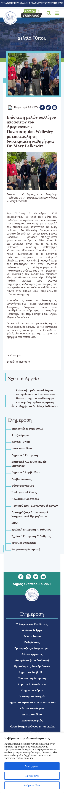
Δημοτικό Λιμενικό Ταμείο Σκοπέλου (32, 702)
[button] (57, 13)
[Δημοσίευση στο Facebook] (42, 107)
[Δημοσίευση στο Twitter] (48, 107)
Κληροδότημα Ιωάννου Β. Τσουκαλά (32, 726)
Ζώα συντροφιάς (32, 720)
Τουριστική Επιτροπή (32, 678)
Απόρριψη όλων (32, 785)
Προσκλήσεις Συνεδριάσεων (32, 666)
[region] (32, 762)
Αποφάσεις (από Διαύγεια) (32, 660)
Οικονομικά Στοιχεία (32, 696)
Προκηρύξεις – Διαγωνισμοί (32, 648)
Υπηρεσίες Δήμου (32, 690)
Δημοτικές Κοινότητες (32, 684)
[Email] (54, 107)
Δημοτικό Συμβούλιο (32, 672)
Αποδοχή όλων (32, 766)
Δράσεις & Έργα (32, 630)
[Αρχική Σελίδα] (10, 17)
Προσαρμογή (32, 775)
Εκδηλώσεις (32, 642)
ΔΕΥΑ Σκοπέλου (32, 714)
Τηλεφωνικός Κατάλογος (32, 624)
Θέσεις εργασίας (32, 654)
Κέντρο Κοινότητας (32, 708)
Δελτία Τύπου (32, 636)
